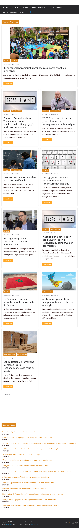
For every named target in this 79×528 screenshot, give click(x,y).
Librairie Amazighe (10, 12)
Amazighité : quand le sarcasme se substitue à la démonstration (18, 241)
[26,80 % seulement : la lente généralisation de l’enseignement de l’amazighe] (59, 100)
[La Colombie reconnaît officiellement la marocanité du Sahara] (20, 281)
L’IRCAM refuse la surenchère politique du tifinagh (19, 179)
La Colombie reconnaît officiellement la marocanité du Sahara (18, 302)
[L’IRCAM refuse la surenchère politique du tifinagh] (20, 159)
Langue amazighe (38, 7)
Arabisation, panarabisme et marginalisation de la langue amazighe (58, 302)
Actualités (15, 7)
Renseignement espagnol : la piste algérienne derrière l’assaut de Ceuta (29, 500)
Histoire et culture (55, 7)
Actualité (6, 60)
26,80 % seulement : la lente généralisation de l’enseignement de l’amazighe (58, 121)
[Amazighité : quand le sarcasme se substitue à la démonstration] (20, 220)
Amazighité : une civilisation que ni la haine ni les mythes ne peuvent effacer (30, 505)
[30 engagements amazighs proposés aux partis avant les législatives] (39, 43)
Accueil (6, 7)
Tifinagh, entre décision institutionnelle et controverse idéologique (55, 180)
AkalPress (16, 64)
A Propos (23, 12)
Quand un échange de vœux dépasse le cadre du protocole (24, 488)
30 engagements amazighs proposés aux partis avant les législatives (34, 69)
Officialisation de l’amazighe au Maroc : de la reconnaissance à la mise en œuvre (18, 366)
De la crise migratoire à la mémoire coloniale (19, 432)
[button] (32, 12)
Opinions (26, 7)
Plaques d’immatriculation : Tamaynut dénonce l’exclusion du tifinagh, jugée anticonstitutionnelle (18, 122)
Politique (14, 60)
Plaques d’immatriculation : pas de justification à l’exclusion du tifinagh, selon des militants (57, 241)
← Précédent (7, 394)
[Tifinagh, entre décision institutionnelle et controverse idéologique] (59, 159)
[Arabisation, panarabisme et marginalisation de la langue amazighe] (59, 281)
